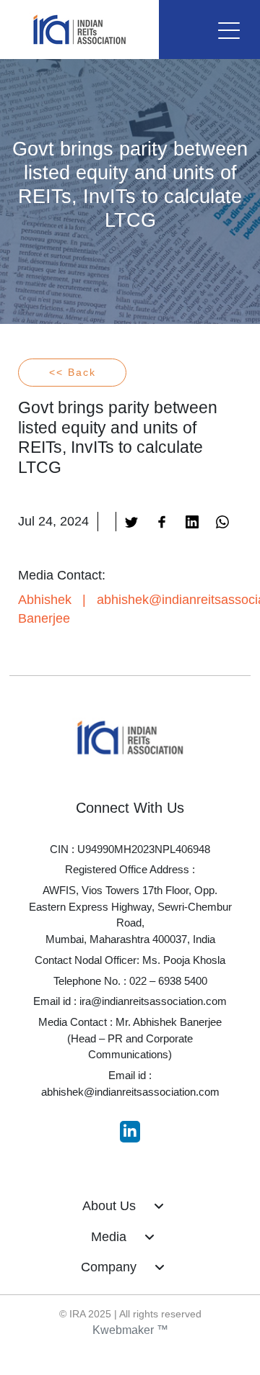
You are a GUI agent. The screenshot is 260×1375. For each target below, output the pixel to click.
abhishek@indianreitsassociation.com (130, 1092)
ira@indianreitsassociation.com (153, 1001)
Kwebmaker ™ (130, 1330)
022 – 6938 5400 (168, 981)
